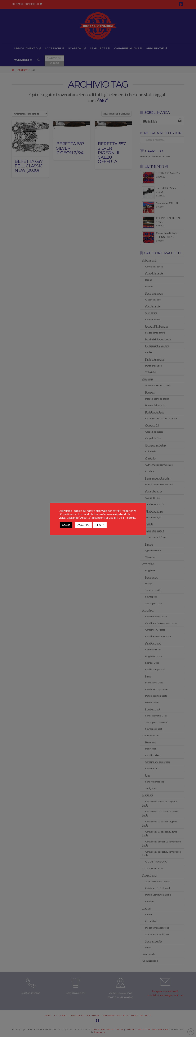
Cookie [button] (66, 524)
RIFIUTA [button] (99, 524)
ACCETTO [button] (83, 524)
